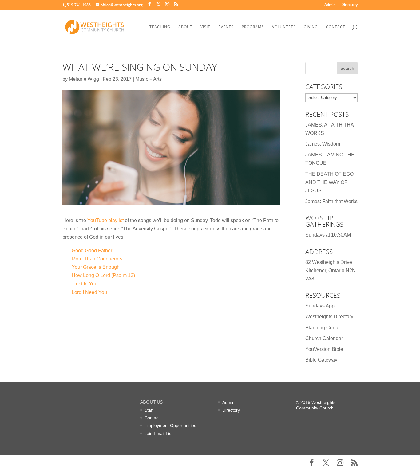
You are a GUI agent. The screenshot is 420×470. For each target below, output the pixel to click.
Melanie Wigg (84, 79)
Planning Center (323, 327)
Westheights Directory (329, 316)
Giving (311, 27)
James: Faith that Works (331, 201)
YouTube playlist (105, 220)
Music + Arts (148, 79)
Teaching (159, 27)
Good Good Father (92, 250)
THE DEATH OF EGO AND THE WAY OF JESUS (329, 182)
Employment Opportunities (170, 425)
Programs (253, 27)
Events (226, 27)
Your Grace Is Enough (96, 267)
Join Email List (158, 433)
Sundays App (320, 305)
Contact (335, 27)
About (185, 27)
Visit (205, 27)
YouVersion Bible (324, 349)
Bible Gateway (321, 359)
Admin (330, 5)
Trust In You (84, 283)
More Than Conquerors (97, 258)
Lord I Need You (89, 292)
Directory (349, 5)
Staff (149, 410)
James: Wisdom (322, 144)
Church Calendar (324, 338)
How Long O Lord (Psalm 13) (103, 275)
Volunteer (284, 27)
